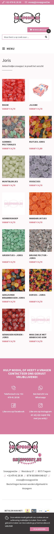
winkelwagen (39, 30)
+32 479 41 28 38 (13, 2)
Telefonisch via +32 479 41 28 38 (13, 395)
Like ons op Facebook (13, 411)
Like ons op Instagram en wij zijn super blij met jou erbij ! (40, 415)
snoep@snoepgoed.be (39, 2)
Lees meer (9, 526)
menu (10, 48)
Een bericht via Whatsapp (40, 395)
